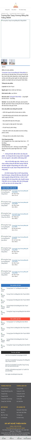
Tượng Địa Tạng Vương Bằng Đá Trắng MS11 (20, 249)
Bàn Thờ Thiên (4, 415)
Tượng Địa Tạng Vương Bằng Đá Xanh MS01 (20, 226)
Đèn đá (2, 412)
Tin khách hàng (22, 9)
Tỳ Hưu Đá (19, 398)
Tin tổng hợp (19, 415)
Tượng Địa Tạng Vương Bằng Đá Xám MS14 (20, 238)
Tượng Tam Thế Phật (6, 401)
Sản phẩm (14, 9)
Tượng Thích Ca (5, 388)
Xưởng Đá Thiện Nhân (22, 410)
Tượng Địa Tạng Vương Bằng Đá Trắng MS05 (20, 203)
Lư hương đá (4, 417)
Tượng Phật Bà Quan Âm (7, 391)
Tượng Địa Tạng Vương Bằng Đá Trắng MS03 (20, 272)
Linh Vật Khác (20, 401)
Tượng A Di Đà (4, 396)
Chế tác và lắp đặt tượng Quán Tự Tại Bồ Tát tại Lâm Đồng (17, 370)
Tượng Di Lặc (4, 393)
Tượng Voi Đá (20, 388)
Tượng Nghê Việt (20, 396)
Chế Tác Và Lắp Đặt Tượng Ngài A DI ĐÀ (16, 355)
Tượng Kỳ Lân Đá (21, 393)
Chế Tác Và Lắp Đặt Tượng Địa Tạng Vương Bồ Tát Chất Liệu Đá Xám (17, 365)
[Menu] (15, 1)
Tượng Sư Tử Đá (20, 391)
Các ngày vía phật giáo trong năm (14, 374)
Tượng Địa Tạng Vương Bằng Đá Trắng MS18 (20, 191)
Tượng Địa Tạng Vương (17, 13)
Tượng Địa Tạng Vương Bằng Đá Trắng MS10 (20, 261)
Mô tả (3, 66)
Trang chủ (7, 9)
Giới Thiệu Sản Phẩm (21, 412)
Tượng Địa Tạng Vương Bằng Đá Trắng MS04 (14, 72)
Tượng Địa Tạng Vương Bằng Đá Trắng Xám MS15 (20, 214)
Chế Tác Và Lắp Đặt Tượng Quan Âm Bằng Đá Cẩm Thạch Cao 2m (17, 360)
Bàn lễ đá (3, 410)
